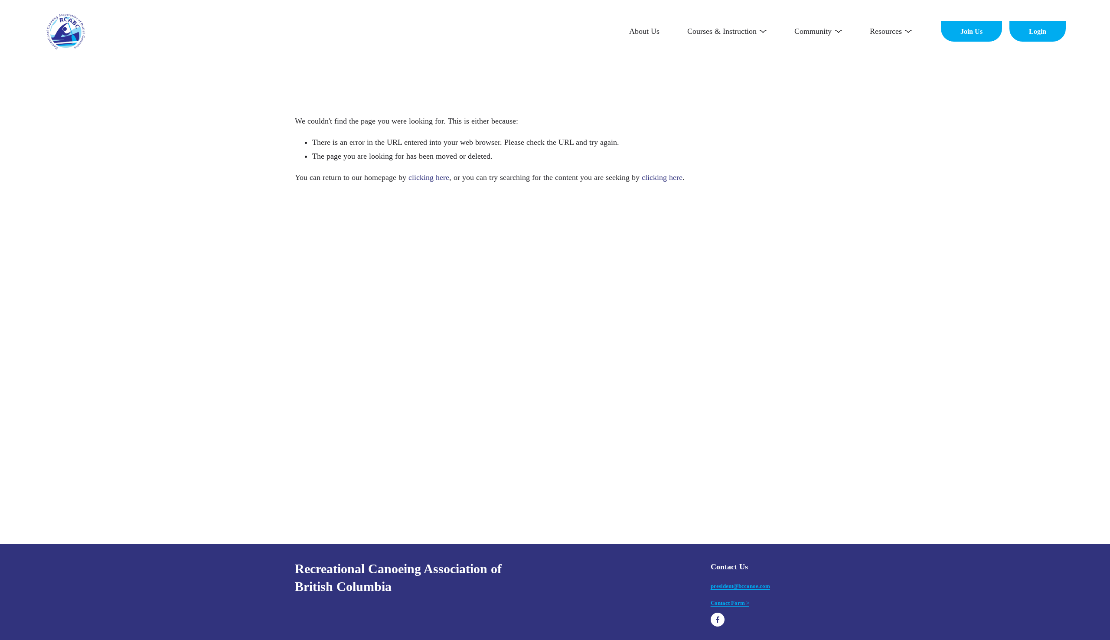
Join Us (971, 31)
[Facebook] (718, 620)
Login (1037, 31)
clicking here (428, 177)
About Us (644, 31)
